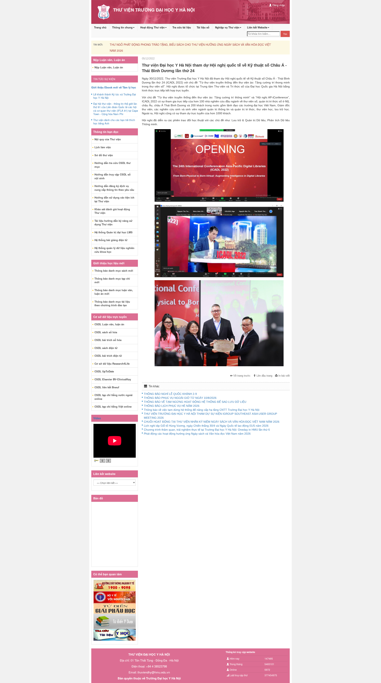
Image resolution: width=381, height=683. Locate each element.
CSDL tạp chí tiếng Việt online (113, 406)
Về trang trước (241, 375)
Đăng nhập (278, 5)
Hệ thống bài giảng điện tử (110, 240)
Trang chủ (100, 27)
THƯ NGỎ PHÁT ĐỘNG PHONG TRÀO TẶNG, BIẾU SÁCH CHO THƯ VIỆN (200, 45)
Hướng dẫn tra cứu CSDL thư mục (112, 165)
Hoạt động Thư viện (152, 27)
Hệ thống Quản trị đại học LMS (113, 232)
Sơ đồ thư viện (103, 155)
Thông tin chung (122, 27)
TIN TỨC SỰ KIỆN (104, 79)
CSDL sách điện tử (105, 348)
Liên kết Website (257, 27)
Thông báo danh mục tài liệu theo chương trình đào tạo (112, 303)
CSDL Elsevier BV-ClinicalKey (112, 379)
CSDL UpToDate (104, 371)
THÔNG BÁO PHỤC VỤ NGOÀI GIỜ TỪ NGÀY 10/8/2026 (180, 397)
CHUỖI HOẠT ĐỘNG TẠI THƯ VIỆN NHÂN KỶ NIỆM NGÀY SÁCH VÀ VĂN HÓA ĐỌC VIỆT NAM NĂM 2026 (211, 421)
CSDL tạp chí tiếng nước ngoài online (113, 397)
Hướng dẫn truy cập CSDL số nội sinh (112, 176)
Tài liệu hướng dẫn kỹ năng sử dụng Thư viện (113, 222)
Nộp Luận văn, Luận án (108, 67)
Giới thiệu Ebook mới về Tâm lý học (113, 87)
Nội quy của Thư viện (107, 139)
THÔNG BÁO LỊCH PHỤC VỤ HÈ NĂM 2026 (171, 405)
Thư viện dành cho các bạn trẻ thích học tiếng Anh (114, 121)
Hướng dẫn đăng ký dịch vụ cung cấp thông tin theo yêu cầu (114, 188)
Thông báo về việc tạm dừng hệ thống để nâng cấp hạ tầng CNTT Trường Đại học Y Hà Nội (201, 409)
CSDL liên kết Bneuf (106, 387)
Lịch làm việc (102, 147)
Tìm (285, 34)
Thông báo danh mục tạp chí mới (112, 280)
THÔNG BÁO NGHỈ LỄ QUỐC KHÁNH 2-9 (170, 393)
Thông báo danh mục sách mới (113, 270)
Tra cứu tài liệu (181, 27)
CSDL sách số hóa (105, 332)
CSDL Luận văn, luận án (109, 324)
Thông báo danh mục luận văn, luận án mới (113, 292)
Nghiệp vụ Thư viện (227, 27)
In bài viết (284, 375)
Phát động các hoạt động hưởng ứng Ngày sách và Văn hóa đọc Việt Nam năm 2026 (197, 433)
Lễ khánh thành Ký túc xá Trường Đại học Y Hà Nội (114, 96)
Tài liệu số (203, 27)
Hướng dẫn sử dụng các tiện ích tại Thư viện (114, 199)
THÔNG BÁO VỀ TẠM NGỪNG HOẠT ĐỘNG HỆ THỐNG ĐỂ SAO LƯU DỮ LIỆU (195, 401)
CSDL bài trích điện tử (108, 355)
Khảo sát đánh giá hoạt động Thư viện (112, 211)
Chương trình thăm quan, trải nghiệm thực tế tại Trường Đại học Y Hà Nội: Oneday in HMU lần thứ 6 (207, 429)
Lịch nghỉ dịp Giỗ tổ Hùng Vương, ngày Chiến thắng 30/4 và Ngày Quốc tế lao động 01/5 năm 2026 (206, 425)
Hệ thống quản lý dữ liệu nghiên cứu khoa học (114, 250)
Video (97, 418)
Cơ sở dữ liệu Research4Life (112, 363)
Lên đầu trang (264, 375)
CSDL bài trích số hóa (107, 340)
